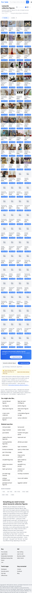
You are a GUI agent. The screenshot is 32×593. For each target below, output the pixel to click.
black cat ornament (23, 391)
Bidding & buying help (7, 558)
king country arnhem (21, 456)
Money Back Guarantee (7, 556)
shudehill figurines (7, 460)
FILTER (5, 18)
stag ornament (6, 430)
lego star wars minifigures (22, 402)
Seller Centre (20, 558)
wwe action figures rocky (23, 409)
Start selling (20, 552)
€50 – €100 (17, 491)
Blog (18, 573)
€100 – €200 (25, 491)
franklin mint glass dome (23, 433)
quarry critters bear (23, 449)
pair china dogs (6, 452)
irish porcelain (6, 427)
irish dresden (12, 394)
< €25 (3, 491)
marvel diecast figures (6, 402)
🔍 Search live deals (24, 363)
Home (3, 13)
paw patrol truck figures (7, 419)
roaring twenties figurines (7, 443)
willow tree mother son (6, 392)
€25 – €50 (9, 491)
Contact (19, 569)
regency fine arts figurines (7, 438)
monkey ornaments (23, 473)
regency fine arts (21, 394)
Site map (3, 573)
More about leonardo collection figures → (18, 385)
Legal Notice (4, 554)
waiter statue (21, 430)
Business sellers (21, 556)
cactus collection (22, 418)
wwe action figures (7, 409)
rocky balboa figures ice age (23, 414)
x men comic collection (6, 414)
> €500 (12, 494)
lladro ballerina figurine (22, 460)
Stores (2, 560)
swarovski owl (22, 437)
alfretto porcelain (23, 442)
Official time (4, 575)
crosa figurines (4, 394)
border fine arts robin (12, 391)
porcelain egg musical (6, 474)
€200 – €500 (5, 494)
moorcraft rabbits (23, 478)
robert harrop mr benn (10, 389)
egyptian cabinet (22, 483)
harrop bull (21, 427)
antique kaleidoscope (6, 479)
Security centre (5, 571)
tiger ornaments (22, 446)
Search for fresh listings (23, 372)
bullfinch (4, 446)
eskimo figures (22, 406)
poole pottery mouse (18, 392)
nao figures (5, 406)
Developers (4, 569)
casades (20, 452)
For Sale (4, 2)
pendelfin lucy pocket (22, 465)
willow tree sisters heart (7, 465)
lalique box (27, 392)
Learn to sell (20, 554)
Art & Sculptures (7, 14)
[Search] (27, 2)
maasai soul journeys (21, 470)
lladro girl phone (7, 469)
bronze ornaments (7, 449)
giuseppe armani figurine (7, 483)
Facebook (19, 571)
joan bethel (5, 433)
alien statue (5, 455)
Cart (2, 562)
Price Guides (4, 552)
